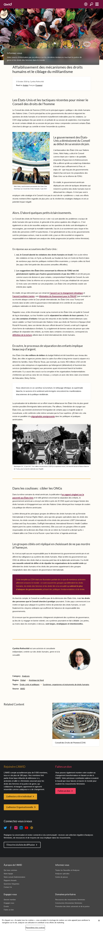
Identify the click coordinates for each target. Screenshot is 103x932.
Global (22, 680)
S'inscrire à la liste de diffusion (21, 845)
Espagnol (39, 85)
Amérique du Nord (36, 680)
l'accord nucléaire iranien (23, 296)
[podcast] (31, 828)
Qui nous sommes (10, 870)
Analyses (26, 676)
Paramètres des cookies (35, 928)
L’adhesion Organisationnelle (19, 807)
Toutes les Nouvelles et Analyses (67, 870)
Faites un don (64, 791)
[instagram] (16, 828)
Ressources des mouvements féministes (70, 900)
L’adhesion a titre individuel (19, 796)
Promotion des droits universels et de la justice (72, 906)
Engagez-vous (9, 903)
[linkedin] (21, 828)
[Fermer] (99, 920)
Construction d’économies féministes (68, 903)
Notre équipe (8, 874)
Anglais (25, 85)
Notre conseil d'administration (14, 877)
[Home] (8, 4)
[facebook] (10, 828)
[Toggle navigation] (97, 4)
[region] (51, 924)
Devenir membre (10, 900)
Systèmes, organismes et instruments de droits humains (66, 685)
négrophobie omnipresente (43, 416)
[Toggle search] (91, 4)
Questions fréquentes (11, 884)
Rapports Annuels (10, 880)
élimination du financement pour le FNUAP (57, 296)
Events (6, 906)
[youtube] (26, 828)
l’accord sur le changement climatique (66, 293)
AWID (22, 689)
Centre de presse (61, 877)
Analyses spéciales (62, 874)
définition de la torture (22, 335)
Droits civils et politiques (29, 685)
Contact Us (8, 887)
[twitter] (5, 828)
